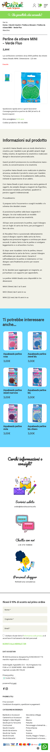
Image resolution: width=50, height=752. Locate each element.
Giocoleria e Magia (33, 715)
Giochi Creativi (15, 25)
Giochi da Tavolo (9, 733)
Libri (27, 718)
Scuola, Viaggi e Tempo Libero (36, 736)
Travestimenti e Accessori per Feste (36, 738)
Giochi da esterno (10, 730)
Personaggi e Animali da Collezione (36, 725)
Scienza (29, 733)
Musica (29, 720)
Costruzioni (7, 725)
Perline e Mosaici (29, 25)
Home (5, 25)
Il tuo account (8, 702)
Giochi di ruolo (8, 736)
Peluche (29, 723)
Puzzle (28, 730)
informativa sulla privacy (33, 636)
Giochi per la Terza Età (12, 723)
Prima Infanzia (31, 728)
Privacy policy (8, 675)
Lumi (14, 683)
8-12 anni (20, 119)
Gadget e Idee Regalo (11, 720)
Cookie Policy (10, 678)
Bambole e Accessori (11, 715)
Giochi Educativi (9, 738)
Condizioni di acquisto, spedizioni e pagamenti (21, 704)
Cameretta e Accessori (12, 718)
